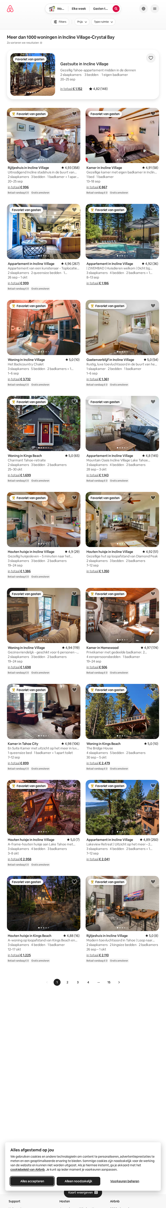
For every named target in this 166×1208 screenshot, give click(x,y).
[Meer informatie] (41, 43)
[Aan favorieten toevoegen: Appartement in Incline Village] (74, 209)
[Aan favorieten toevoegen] (151, 58)
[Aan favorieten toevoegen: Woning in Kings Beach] (74, 401)
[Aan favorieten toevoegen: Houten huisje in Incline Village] (74, 497)
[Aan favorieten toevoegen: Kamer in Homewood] (153, 593)
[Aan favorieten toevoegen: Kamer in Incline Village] (153, 113)
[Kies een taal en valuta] (143, 8)
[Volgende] (119, 982)
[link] (47, 982)
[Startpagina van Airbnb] (10, 8)
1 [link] (57, 982)
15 (108, 982)
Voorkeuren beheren (124, 1181)
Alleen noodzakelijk (78, 1181)
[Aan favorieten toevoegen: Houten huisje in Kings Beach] (74, 881)
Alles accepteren (32, 1181)
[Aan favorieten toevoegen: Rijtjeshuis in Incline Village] (74, 113)
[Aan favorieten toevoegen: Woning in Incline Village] (74, 305)
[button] (71, 89)
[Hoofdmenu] (154, 8)
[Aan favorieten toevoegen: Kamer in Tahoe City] (74, 689)
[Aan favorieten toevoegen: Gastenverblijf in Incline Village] (153, 305)
